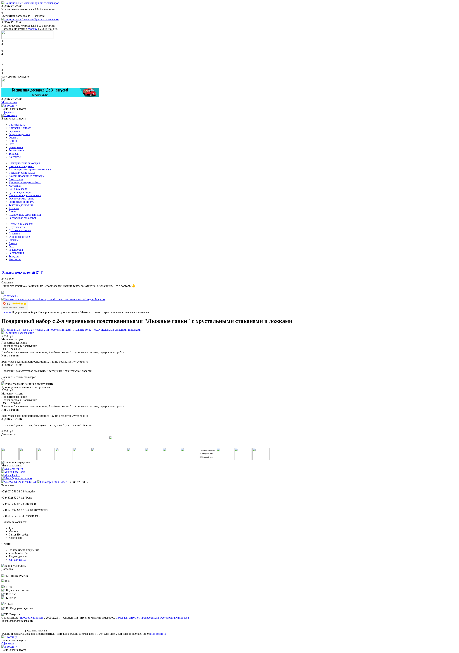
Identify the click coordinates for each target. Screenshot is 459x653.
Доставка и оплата (20, 127)
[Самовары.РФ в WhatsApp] (19, 481)
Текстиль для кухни (21, 204)
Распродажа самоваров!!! (24, 217)
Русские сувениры (20, 192)
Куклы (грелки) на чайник (25, 182)
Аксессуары (16, 179)
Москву (32, 28)
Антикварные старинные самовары (30, 169)
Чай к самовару (18, 188)
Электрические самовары (24, 163)
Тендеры (14, 153)
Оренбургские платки (22, 198)
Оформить (7, 112)
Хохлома (14, 208)
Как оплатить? (17, 559)
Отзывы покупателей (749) (22, 272)
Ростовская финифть (21, 201)
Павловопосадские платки (25, 195)
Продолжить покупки (35, 630)
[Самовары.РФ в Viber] (52, 482)
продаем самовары (31, 617)
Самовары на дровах (21, 166)
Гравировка (16, 147)
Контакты (15, 156)
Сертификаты (17, 124)
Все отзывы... (9, 295)
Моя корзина (9, 102)
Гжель (12, 211)
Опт (11, 143)
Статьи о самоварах (21, 223)
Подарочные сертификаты (25, 214)
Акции (13, 140)
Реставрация (16, 150)
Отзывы (13, 137)
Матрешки (15, 185)
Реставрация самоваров (174, 617)
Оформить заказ (11, 630)
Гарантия (14, 131)
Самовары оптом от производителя (137, 617)
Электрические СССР (22, 172)
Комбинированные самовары (26, 175)
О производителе (19, 134)
